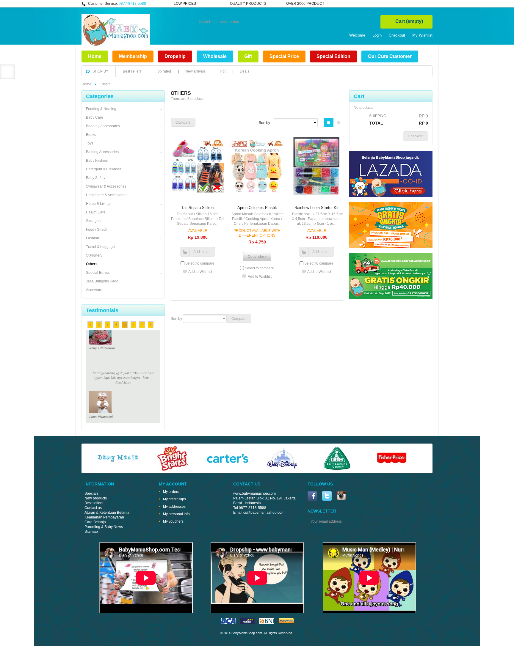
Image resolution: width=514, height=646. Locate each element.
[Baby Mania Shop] (116, 45)
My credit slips (174, 499)
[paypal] (286, 623)
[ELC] (337, 470)
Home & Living (98, 204)
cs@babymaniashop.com (263, 512)
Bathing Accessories (102, 152)
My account (173, 484)
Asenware (94, 290)
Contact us (93, 508)
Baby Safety (95, 178)
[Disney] (282, 470)
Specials (91, 493)
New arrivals (195, 71)
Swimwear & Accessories (106, 186)
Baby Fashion (97, 160)
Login (377, 35)
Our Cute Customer (390, 56)
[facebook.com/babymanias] (312, 496)
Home (94, 56)
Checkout (397, 35)
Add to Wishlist (200, 272)
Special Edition (333, 56)
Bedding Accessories (103, 126)
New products (95, 498)
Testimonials (102, 310)
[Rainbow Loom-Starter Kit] (316, 166)
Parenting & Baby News (103, 527)
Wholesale (215, 56)
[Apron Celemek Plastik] (257, 166)
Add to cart (202, 252)
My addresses (174, 506)
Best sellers (132, 71)
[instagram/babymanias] (341, 496)
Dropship (175, 56)
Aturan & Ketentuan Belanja (106, 512)
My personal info (176, 514)
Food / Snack (96, 229)
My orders (171, 492)
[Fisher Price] (391, 470)
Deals (244, 71)
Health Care (96, 212)
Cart (409, 21)
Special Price (284, 56)
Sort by (264, 123)
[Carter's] (227, 470)
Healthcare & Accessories (106, 195)
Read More (123, 346)
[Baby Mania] (118, 470)
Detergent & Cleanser (103, 169)
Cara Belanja (95, 522)
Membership (133, 56)
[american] (266, 623)
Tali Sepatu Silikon (197, 207)
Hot (222, 71)
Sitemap (91, 531)
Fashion (92, 238)
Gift (248, 56)
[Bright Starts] (172, 470)
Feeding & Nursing (101, 109)
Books (91, 135)
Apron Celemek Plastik (257, 207)
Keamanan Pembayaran (104, 517)
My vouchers (173, 521)
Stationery (94, 255)
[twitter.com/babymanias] (327, 496)
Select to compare (199, 263)
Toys (89, 143)
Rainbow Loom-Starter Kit (316, 207)
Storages (93, 221)
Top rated (163, 71)
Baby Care (94, 117)
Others (92, 264)
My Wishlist (422, 35)
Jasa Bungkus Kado (102, 281)
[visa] (228, 623)
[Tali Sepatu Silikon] (197, 166)
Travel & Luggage (100, 247)
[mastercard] (247, 623)
